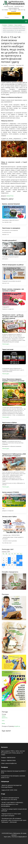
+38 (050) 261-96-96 (8, 6)
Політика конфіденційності (19, 836)
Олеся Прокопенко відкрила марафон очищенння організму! (13, 380)
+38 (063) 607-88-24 (18, 6)
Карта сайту (7, 836)
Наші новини (4, 65)
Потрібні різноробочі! (9, 240)
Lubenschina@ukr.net (13, 8)
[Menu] (26, 21)
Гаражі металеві (7, 349)
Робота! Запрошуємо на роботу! (12, 265)
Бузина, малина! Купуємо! (11, 204)
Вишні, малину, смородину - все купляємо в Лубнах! (13, 290)
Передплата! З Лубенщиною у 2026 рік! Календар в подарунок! (14, 454)
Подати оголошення (14, 13)
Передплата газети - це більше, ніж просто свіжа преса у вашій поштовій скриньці (13, 316)
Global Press (10, 196)
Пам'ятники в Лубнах (9, 422)
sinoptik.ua (17, 726)
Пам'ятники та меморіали (11, 228)
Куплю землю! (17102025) (10, 492)
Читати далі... (6, 344)
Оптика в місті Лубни (9, 516)
